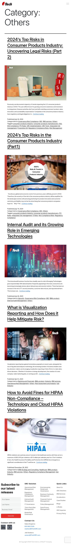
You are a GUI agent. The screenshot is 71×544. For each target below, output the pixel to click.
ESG (60, 124)
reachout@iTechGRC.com (33, 529)
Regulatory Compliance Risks (38, 128)
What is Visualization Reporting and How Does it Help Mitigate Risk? (32, 313)
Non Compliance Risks (46, 215)
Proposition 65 (22, 128)
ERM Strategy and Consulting (28, 470)
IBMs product (54, 298)
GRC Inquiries (61, 510)
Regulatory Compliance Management (42, 472)
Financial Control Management (46, 500)
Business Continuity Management (47, 495)
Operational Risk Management (18, 383)
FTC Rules (22, 126)
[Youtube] (9, 527)
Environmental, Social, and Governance (45, 489)
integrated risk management (22, 215)
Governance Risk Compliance (28, 121)
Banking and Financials (26, 381)
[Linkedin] (3, 527)
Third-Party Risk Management (30, 508)
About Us (60, 487)
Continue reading (38, 114)
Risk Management (55, 128)
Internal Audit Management (17, 301)
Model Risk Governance (29, 513)
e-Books (59, 507)
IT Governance (29, 504)
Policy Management (47, 504)
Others (54, 121)
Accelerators (61, 497)
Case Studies (61, 500)
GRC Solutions (61, 491)
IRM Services (61, 494)
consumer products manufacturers (46, 124)
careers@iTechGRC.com (32, 535)
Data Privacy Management (44, 508)
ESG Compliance (13, 126)
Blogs (58, 504)
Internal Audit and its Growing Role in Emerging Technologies (35, 230)
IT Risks (35, 215)
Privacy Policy (61, 513)
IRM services (47, 121)
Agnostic (21, 298)
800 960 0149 (29, 526)
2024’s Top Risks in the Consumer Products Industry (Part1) (34, 140)
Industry (48, 381)
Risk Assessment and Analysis (45, 383)
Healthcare (43, 470)
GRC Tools (45, 126)
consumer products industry (23, 124)
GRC (40, 121)
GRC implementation (34, 126)
